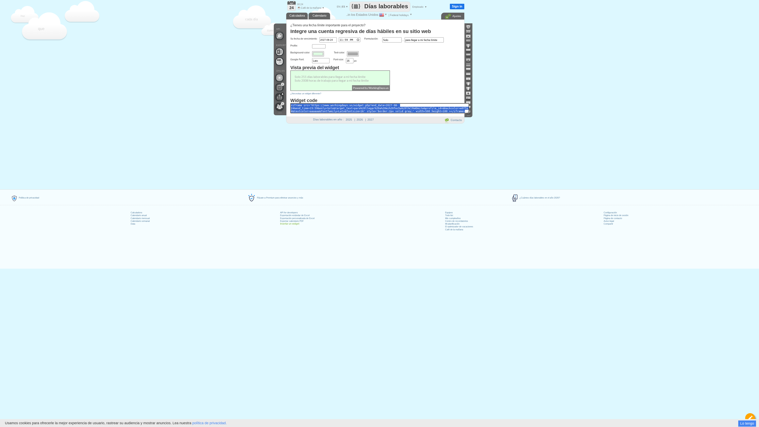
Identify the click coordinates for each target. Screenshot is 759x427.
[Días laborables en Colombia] (470, 50)
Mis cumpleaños (453, 218)
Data (133, 224)
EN (338, 6)
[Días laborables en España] (470, 98)
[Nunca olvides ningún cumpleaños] (279, 97)
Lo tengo (747, 423)
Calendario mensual (140, 218)
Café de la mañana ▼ (310, 8)
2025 (349, 119)
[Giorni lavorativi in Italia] (470, 88)
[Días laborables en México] (470, 45)
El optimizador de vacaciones (459, 226)
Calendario (319, 15)
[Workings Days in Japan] (470, 93)
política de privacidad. (209, 423)
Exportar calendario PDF (292, 221)
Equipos (449, 212)
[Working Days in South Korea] (470, 36)
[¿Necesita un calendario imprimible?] (279, 61)
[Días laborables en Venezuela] (470, 55)
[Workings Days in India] (470, 79)
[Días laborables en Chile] (470, 107)
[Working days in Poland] (470, 69)
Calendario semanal (140, 221)
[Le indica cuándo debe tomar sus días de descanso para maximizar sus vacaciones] (279, 78)
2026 (360, 119)
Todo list (449, 215)
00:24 (300, 4)
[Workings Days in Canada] (470, 27)
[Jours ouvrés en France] (470, 83)
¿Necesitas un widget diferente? (305, 93)
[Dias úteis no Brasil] (470, 60)
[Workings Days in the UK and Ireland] (470, 31)
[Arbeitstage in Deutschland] (470, 64)
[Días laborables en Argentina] (470, 102)
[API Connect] (279, 36)
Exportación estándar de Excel (295, 215)
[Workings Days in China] (470, 41)
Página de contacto (613, 218)
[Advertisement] (375, 155)
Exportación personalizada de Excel (297, 218)
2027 (370, 119)
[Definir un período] (750, 418)
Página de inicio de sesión (616, 215)
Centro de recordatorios (456, 221)
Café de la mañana (454, 229)
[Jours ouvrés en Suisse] (470, 112)
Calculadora (136, 212)
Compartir (608, 224)
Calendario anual (139, 215)
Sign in (457, 6)
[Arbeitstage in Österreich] (470, 74)
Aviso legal (609, 221)
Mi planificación (452, 224)
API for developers (289, 212)
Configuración (610, 212)
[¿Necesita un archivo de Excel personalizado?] (279, 52)
